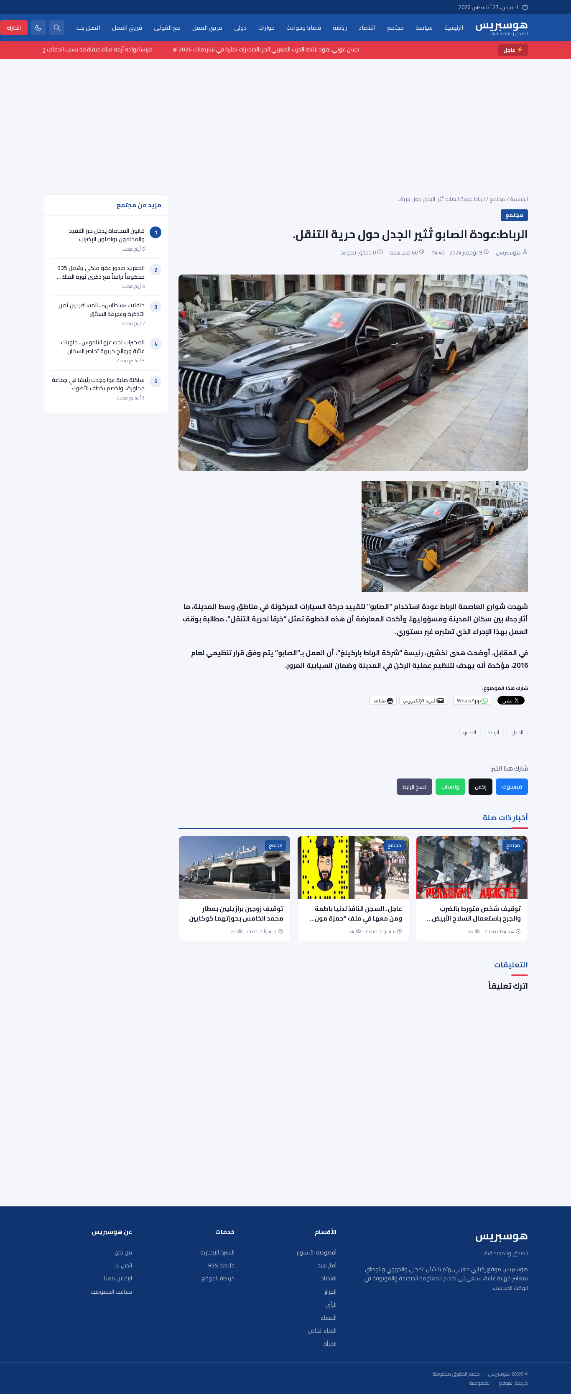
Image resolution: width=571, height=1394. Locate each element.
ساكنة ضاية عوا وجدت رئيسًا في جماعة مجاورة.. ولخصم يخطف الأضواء (98, 384)
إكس (481, 786)
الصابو (470, 732)
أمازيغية (326, 1265)
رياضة (340, 27)
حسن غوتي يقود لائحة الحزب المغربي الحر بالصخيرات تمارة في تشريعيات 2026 (295, 49)
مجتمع (395, 27)
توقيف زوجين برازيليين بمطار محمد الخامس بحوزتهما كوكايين (236, 913)
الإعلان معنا (118, 1278)
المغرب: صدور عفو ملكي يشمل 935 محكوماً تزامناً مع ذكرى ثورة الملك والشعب (101, 276)
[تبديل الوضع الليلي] (38, 27)
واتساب (450, 786)
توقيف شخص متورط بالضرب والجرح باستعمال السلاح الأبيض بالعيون (476, 918)
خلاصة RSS (221, 1265)
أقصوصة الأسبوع (316, 1252)
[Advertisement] (285, 121)
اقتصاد (367, 27)
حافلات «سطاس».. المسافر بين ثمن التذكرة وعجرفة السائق (102, 309)
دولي (240, 27)
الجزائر (330, 1292)
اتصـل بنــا (88, 27)
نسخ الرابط (414, 787)
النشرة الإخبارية (217, 1252)
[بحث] (56, 27)
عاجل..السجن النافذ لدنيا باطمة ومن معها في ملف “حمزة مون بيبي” (358, 918)
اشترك (14, 27)
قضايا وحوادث (303, 27)
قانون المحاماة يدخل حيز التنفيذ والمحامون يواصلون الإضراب (107, 234)
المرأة (330, 1344)
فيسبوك (512, 786)
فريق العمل (207, 27)
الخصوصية (480, 1383)
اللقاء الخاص (322, 1330)
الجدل (517, 732)
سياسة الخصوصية (111, 1292)
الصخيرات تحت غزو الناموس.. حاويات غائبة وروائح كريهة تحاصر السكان (103, 346)
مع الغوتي (167, 27)
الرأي (331, 1305)
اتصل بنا (123, 1265)
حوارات (266, 27)
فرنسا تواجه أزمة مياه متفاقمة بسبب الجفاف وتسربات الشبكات (106, 49)
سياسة (424, 27)
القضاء (328, 1318)
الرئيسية (453, 27)
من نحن (123, 1252)
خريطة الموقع (218, 1278)
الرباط (493, 732)
